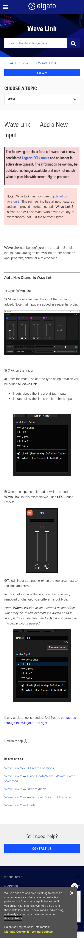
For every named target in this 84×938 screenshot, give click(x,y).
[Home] (42, 9)
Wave (28, 63)
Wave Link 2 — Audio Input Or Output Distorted (38, 797)
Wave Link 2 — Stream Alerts (25, 789)
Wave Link (47, 63)
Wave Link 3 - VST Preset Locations (29, 768)
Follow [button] (42, 72)
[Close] (72, 893)
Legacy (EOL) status (35, 158)
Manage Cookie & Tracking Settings (28, 931)
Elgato (10, 63)
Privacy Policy (13, 918)
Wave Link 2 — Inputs (20, 805)
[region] (38, 912)
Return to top (13, 741)
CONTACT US (42, 848)
